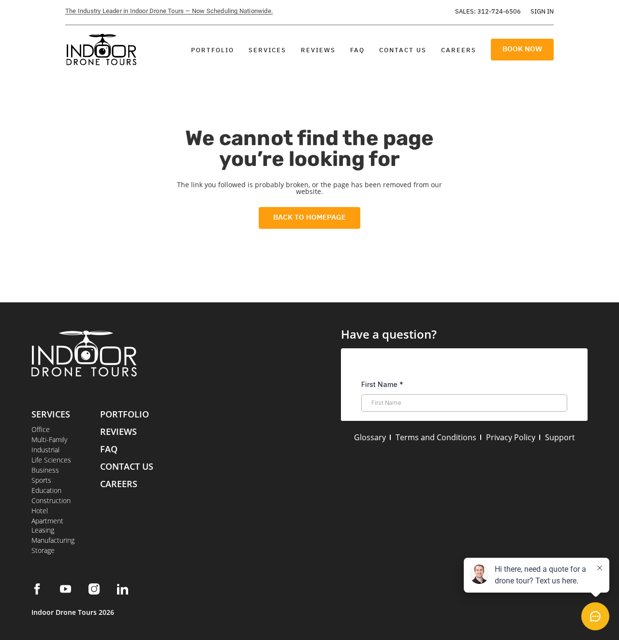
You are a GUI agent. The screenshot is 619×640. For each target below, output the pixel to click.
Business (45, 470)
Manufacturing (52, 540)
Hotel (39, 510)
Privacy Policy (510, 437)
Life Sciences (51, 459)
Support (560, 437)
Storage (43, 550)
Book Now (522, 48)
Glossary (370, 437)
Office (40, 429)
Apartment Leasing (47, 525)
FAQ (357, 50)
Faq (109, 449)
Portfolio (212, 50)
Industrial (45, 449)
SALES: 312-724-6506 (488, 11)
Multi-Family (49, 439)
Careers (458, 50)
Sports (41, 480)
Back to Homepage (309, 217)
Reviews (318, 50)
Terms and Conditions (436, 437)
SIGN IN (542, 11)
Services (267, 50)
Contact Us (403, 50)
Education (46, 490)
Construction (51, 500)
